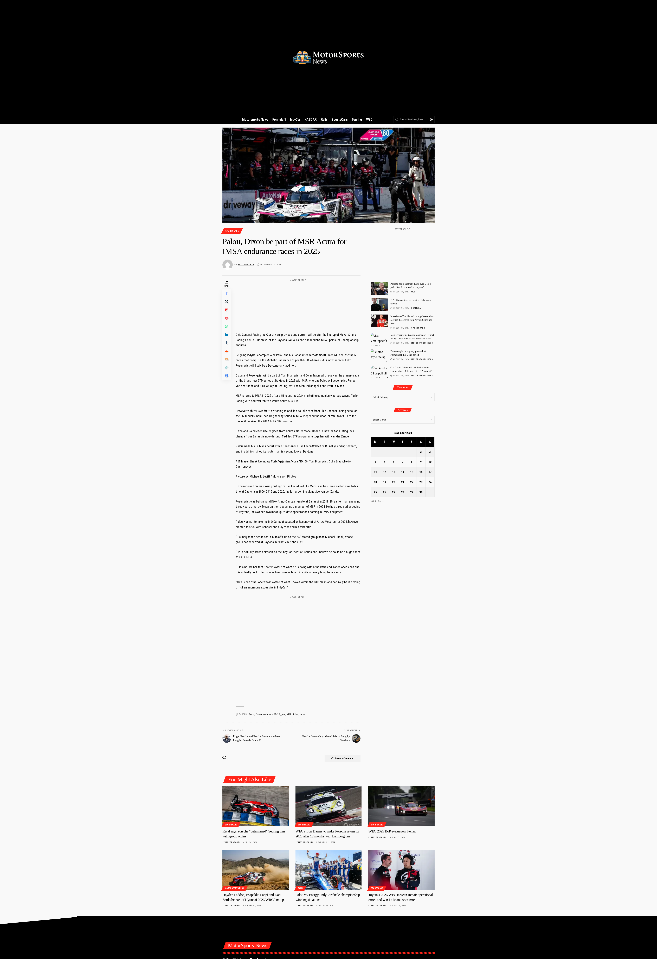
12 (384, 472)
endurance (268, 714)
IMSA (277, 714)
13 (393, 472)
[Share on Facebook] (226, 293)
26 (384, 492)
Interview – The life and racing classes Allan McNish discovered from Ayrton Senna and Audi (412, 320)
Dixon (259, 714)
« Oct (373, 501)
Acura (251, 714)
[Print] (226, 376)
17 (429, 472)
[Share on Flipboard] (226, 310)
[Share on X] (226, 302)
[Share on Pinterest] (226, 318)
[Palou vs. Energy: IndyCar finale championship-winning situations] (328, 870)
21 (402, 482)
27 (393, 492)
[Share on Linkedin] (226, 334)
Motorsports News (422, 343)
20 (393, 482)
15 (411, 472)
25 (375, 492)
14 (402, 472)
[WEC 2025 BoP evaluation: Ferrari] (401, 806)
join (283, 714)
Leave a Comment (344, 758)
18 (375, 482)
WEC (413, 292)
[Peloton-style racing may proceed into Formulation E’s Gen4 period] (379, 355)
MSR (289, 714)
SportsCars (232, 230)
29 (411, 492)
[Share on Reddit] (226, 351)
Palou (296, 714)
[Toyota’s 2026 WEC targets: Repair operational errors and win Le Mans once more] (401, 870)
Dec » (380, 501)
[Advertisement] (298, 304)
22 (411, 482)
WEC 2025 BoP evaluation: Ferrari (392, 831)
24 (429, 482)
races (302, 714)
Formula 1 (417, 308)
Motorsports (246, 264)
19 (384, 482)
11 (375, 472)
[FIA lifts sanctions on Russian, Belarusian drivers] (379, 304)
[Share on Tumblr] (226, 343)
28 (402, 492)
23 (420, 482)
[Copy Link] (226, 367)
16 (420, 472)
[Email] (226, 359)
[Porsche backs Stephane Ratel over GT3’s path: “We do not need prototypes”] (379, 288)
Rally (300, 888)
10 (429, 462)
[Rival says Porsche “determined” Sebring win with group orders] (255, 806)
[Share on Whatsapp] (226, 326)
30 (420, 492)
